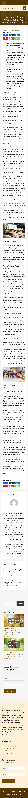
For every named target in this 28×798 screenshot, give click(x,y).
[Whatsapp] (17, 38)
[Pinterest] (5, 38)
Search (21, 603)
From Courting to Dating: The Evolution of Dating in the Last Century (13, 571)
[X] (11, 35)
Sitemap (19, 794)
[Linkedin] (17, 35)
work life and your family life (11, 168)
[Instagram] (11, 38)
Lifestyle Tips (7, 30)
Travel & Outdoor (11, 746)
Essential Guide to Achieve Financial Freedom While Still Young (13, 582)
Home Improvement (12, 751)
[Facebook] (5, 35)
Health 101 (9, 753)
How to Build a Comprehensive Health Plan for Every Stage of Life (14, 654)
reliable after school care (15, 342)
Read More (7, 636)
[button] (25, 2)
